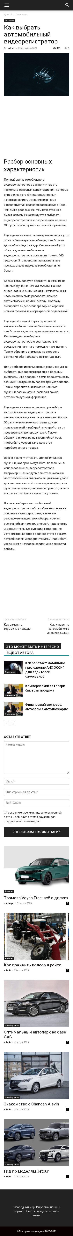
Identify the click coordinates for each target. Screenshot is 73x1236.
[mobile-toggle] (6, 5)
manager (9, 903)
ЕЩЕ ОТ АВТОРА (19, 652)
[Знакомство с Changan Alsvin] (36, 1075)
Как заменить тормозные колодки (17, 626)
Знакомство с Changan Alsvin (31, 1104)
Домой (8, 14)
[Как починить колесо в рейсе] (36, 936)
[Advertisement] (36, 125)
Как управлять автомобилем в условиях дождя (58, 628)
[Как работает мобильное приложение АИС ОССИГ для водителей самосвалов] (13, 667)
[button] (67, 5)
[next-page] (12, 723)
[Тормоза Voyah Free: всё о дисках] (36, 869)
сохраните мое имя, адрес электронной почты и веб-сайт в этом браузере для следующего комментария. (33, 817)
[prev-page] (6, 723)
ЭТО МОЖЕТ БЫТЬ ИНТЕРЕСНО (32, 646)
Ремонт (9, 891)
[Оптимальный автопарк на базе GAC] (36, 1003)
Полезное (21, 14)
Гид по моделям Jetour (26, 1171)
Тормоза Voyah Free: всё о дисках (36, 898)
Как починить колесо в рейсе (32, 965)
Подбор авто (12, 1025)
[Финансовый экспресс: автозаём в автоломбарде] (13, 709)
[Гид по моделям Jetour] (36, 1142)
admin (11, 48)
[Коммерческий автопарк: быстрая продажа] (13, 690)
